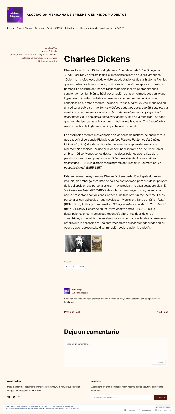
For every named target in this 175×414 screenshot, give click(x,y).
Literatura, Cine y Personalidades (41, 54)
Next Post (162, 311)
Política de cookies (72, 409)
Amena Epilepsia (80, 293)
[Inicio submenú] (13, 28)
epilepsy (34, 58)
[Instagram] (18, 396)
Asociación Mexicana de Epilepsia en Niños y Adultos (77, 14)
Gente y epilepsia (18, 54)
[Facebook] (8, 396)
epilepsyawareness (48, 58)
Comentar (159, 362)
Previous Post (72, 311)
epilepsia (26, 58)
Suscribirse (160, 397)
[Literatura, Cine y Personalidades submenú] (111, 28)
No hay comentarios (47, 61)
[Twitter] (13, 396)
